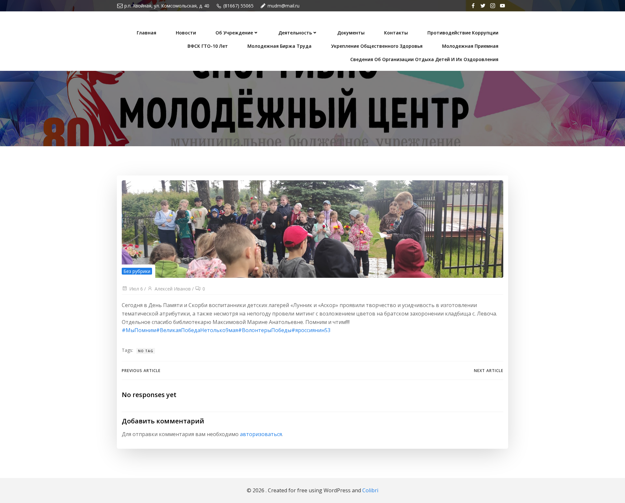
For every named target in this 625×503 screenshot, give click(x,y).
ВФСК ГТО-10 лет (208, 46)
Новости (186, 33)
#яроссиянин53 (310, 330)
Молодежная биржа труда (279, 46)
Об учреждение (234, 33)
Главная (146, 33)
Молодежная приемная (470, 46)
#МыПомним (139, 330)
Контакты (396, 33)
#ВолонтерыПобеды (264, 330)
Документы (351, 33)
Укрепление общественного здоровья (377, 46)
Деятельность (295, 33)
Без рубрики (136, 271)
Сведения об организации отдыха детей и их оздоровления (424, 59)
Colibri (370, 490)
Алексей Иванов (173, 289)
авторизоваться (261, 434)
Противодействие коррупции (462, 33)
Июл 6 (136, 289)
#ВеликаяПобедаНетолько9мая (197, 330)
